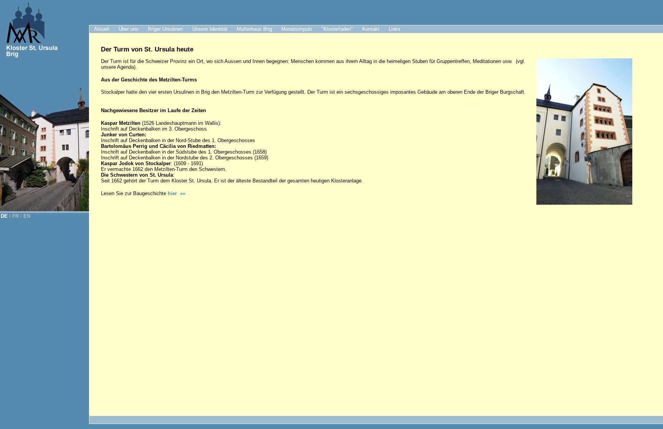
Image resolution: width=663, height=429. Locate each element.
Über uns (129, 29)
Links (395, 29)
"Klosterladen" (337, 29)
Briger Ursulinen (165, 29)
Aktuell (101, 29)
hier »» (176, 193)
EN (26, 216)
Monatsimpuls (296, 29)
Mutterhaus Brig (254, 29)
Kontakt (370, 29)
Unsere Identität (210, 29)
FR (15, 216)
